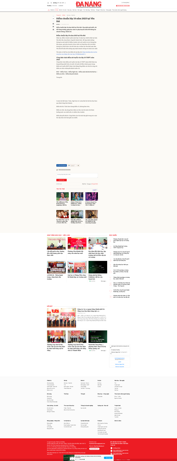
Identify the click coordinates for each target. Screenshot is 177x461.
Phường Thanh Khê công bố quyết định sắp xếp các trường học (121, 240)
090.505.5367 (120, 5)
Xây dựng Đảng (50, 383)
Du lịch (65, 10)
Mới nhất (61, 5)
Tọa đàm (116, 417)
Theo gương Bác (50, 384)
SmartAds (82, 459)
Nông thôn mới (50, 428)
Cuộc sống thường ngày (52, 401)
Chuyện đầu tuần (84, 423)
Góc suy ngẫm (84, 425)
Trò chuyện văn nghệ (102, 432)
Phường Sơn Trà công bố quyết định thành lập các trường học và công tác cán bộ (121, 253)
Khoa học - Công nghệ (105, 10)
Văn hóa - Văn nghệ (77, 10)
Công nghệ (100, 396)
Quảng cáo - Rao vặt (103, 405)
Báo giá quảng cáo (94, 448)
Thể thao (93, 10)
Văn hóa (116, 390)
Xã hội (56, 10)
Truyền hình (117, 405)
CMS (119, 459)
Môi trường (49, 396)
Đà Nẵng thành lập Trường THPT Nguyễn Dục (120, 246)
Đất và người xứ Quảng (103, 423)
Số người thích (95, 183)
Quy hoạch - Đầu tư (85, 383)
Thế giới (98, 10)
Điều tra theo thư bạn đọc (69, 409)
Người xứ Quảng (117, 398)
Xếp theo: (84, 183)
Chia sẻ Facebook (62, 165)
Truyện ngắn (117, 384)
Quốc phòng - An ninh (52, 405)
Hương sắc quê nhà (102, 428)
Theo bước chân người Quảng (119, 10)
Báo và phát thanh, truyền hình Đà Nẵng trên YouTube (120, 454)
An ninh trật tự (50, 408)
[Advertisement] (77, 89)
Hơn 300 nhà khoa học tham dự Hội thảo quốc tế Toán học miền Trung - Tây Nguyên (121, 284)
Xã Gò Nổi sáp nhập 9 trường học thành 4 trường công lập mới (120, 271)
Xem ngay (108, 457)
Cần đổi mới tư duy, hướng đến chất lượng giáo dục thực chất (55, 253)
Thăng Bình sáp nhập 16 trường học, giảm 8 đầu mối (121, 278)
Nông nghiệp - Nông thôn (53, 420)
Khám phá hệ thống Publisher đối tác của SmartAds (95, 277)
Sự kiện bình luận (85, 420)
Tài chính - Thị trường (85, 388)
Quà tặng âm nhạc (102, 430)
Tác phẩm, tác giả (118, 386)
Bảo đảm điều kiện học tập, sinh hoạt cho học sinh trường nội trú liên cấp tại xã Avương (97, 254)
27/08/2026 (52, 5)
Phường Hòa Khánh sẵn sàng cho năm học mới (75, 252)
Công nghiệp (83, 386)
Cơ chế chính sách (68, 426)
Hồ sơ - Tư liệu (117, 396)
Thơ (115, 383)
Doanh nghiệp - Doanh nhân (70, 425)
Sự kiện (99, 386)
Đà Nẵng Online (116, 448)
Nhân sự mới (49, 390)
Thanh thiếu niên (67, 388)
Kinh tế (60, 10)
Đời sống (88, 10)
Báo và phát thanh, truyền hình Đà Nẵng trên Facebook (120, 451)
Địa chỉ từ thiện (50, 400)
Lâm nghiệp (49, 426)
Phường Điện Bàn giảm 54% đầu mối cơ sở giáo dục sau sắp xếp (121, 296)
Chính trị (52, 10)
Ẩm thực (99, 383)
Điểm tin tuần (117, 415)
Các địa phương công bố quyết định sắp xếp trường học (121, 259)
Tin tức (99, 425)
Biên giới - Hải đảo (51, 411)
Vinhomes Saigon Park (115, 352)
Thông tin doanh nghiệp (87, 405)
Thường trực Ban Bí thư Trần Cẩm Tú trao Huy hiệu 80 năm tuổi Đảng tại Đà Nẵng (56, 347)
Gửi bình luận (61, 180)
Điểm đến (100, 384)
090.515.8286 (127, 5)
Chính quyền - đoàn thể (52, 386)
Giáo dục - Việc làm (71, 15)
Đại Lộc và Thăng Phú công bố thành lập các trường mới (77, 276)
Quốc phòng (49, 409)
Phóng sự (116, 409)
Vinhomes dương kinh (119, 366)
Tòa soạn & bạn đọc (69, 405)
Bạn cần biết (83, 408)
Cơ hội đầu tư (67, 420)
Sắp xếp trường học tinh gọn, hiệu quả (120, 265)
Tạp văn (116, 388)
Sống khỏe (49, 398)
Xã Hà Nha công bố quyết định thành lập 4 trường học (121, 290)
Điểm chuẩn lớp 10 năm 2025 (64, 169)
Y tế (84, 10)
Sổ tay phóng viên (84, 426)
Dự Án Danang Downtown (120, 358)
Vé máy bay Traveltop (115, 349)
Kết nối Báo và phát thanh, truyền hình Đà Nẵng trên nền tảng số (119, 443)
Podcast (100, 420)
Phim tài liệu (117, 411)
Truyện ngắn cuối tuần (102, 426)
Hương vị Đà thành (118, 413)
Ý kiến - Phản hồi (67, 408)
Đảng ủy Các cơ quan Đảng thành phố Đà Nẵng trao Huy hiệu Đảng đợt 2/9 (90, 310)
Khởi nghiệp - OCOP (85, 384)
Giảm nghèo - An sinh (68, 386)
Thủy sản (49, 425)
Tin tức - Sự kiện (117, 408)
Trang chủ (58, 15)
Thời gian (89, 184)
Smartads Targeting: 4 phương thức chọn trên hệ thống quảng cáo (97, 346)
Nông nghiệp (49, 423)
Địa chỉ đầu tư (67, 423)
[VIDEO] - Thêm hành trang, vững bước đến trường (55, 277)
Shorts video (117, 420)
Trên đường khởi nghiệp (103, 434)
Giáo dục (69, 10)
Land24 (119, 361)
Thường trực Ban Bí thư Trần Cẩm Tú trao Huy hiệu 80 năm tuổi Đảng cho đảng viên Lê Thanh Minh (77, 347)
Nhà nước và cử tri (51, 388)
